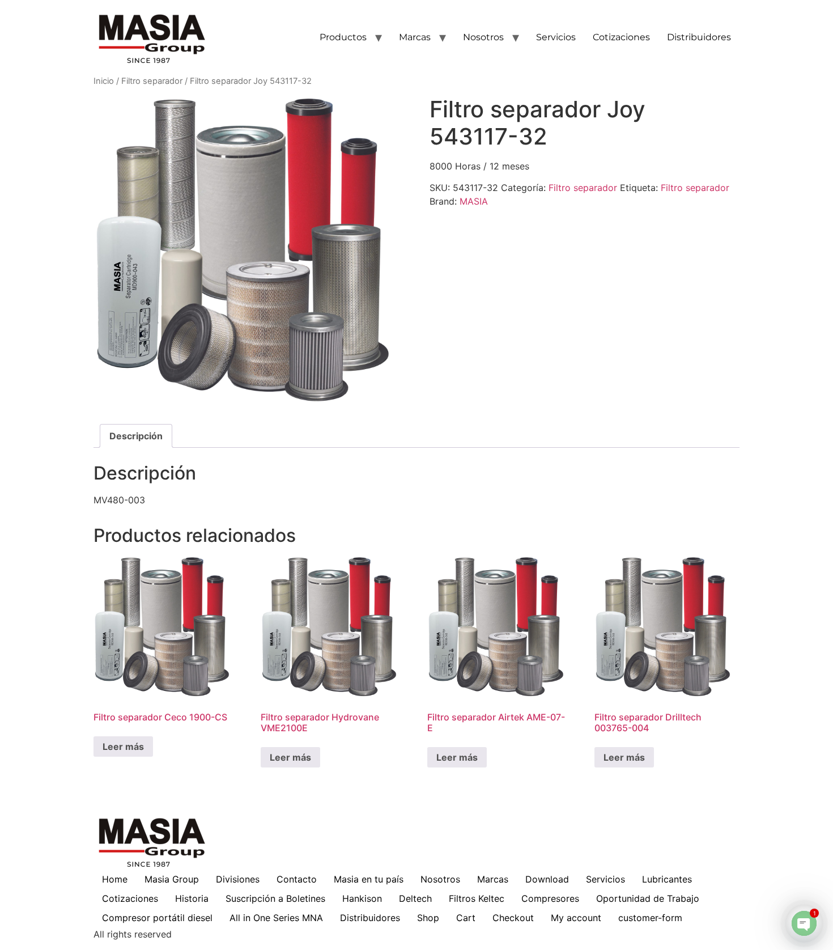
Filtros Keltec (476, 898)
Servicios (556, 37)
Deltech (415, 898)
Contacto (297, 879)
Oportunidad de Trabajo (647, 898)
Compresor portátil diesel (157, 917)
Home (115, 879)
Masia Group (171, 879)
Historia (192, 898)
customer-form (650, 917)
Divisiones (238, 879)
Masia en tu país (368, 879)
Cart (465, 917)
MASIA (474, 201)
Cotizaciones (621, 37)
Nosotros (483, 37)
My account (576, 917)
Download (547, 879)
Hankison (362, 898)
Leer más (123, 746)
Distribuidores (699, 37)
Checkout (513, 917)
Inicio (104, 81)
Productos (343, 37)
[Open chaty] (804, 923)
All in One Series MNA (276, 917)
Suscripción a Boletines (275, 898)
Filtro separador (151, 81)
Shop (428, 917)
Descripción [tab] (136, 436)
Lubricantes (667, 879)
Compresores (550, 898)
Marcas (415, 37)
